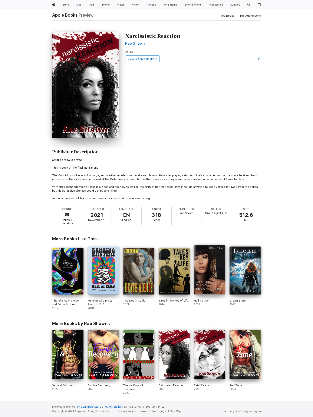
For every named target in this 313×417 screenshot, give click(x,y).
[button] (249, 4)
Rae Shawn (135, 43)
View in (141, 59)
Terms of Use (147, 411)
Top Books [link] (227, 15)
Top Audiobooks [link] (250, 15)
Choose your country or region (242, 411)
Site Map (175, 411)
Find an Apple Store (89, 406)
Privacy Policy (126, 411)
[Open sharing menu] (259, 59)
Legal (163, 411)
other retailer (113, 406)
